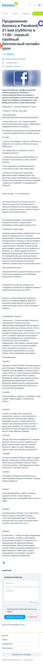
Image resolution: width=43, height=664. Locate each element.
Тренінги (9, 66)
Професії (26, 13)
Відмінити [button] (33, 617)
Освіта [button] (4, 639)
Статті (6, 13)
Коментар (9, 590)
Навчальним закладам (21, 654)
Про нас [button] (5, 635)
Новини (15, 13)
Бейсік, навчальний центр (16, 59)
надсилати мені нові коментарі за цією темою (22, 610)
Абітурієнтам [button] (7, 644)
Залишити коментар (14, 617)
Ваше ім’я (10, 583)
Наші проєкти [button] (7, 648)
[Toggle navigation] (39, 5)
